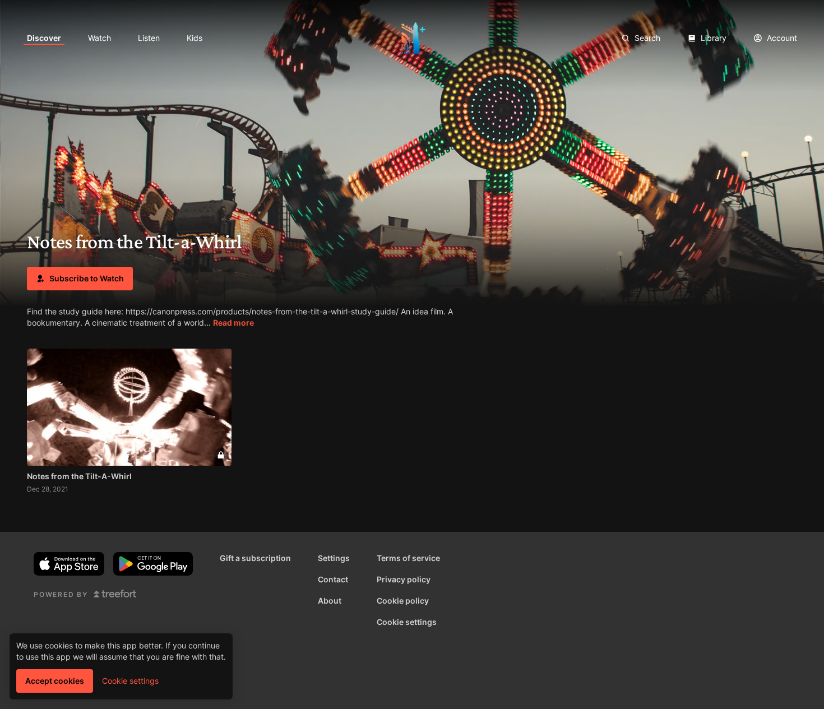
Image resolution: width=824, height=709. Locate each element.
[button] (80, 278)
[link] (44, 38)
